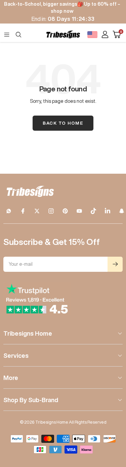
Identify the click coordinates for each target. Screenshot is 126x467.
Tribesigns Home (27, 333)
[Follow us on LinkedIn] (107, 211)
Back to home (63, 123)
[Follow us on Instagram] (51, 211)
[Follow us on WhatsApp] (8, 211)
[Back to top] (112, 423)
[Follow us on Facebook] (22, 211)
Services (16, 355)
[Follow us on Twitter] (37, 211)
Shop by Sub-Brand (30, 400)
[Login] (105, 34)
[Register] (115, 264)
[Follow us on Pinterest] (65, 211)
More (10, 378)
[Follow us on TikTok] (93, 211)
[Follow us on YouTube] (79, 211)
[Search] (18, 34)
